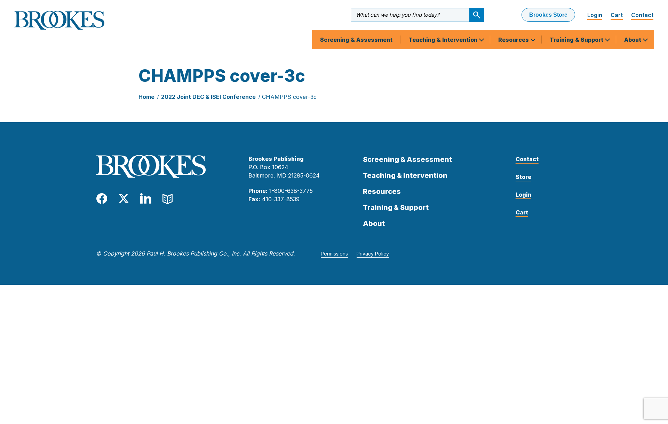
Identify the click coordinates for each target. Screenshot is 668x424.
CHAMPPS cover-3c (289, 96)
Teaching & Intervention (443, 39)
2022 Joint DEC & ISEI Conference (208, 96)
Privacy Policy (373, 254)
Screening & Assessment (356, 39)
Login (594, 14)
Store (523, 176)
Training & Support (577, 39)
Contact (642, 14)
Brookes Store (548, 15)
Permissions (334, 254)
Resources (514, 39)
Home (146, 96)
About (633, 39)
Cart (617, 14)
